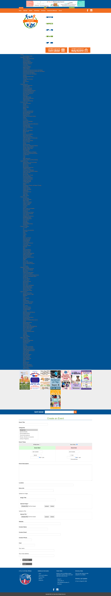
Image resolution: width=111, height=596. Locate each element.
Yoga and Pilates (26, 336)
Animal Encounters (27, 103)
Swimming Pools (26, 149)
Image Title (23, 497)
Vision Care (25, 194)
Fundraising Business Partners (29, 90)
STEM (24, 259)
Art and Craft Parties (27, 199)
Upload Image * (24, 503)
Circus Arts (25, 231)
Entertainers (25, 211)
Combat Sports (26, 298)
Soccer (24, 321)
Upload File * (23, 514)
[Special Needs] (29, 432)
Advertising (36, 10)
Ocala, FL (59, 579)
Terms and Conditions (43, 575)
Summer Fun (25, 363)
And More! (59, 584)
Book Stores (25, 271)
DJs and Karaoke (26, 209)
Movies (24, 132)
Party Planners (26, 220)
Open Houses (26, 353)
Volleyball (25, 334)
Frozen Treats (26, 280)
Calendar (25, 10)
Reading (24, 75)
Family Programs (26, 240)
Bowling (24, 108)
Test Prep (25, 77)
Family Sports (26, 300)
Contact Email (23, 532)
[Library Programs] (29, 438)
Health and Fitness (27, 307)
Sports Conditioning (27, 325)
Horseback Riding (26, 309)
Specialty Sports (26, 323)
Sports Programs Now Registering (30, 326)
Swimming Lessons (27, 330)
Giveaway (43, 10)
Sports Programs (23, 291)
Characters (25, 205)
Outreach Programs (27, 250)
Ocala (45, 7)
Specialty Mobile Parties (28, 223)
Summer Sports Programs (28, 327)
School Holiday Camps (27, 56)
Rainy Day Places (26, 139)
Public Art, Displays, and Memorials (30, 138)
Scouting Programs (27, 255)
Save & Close (26, 560)
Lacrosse (25, 310)
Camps (21, 54)
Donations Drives (26, 341)
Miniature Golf (26, 131)
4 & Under (25, 227)
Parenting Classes (26, 252)
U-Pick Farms (26, 367)
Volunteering (25, 266)
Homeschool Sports (27, 308)
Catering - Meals (26, 204)
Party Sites (25, 221)
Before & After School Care (28, 58)
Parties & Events (23, 196)
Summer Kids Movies (27, 364)
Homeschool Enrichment (28, 243)
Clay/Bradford (72, 7)
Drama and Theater (27, 237)
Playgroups (25, 95)
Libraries (25, 129)
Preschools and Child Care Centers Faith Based (33, 70)
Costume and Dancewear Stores (29, 276)
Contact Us (41, 580)
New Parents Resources (28, 93)
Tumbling (25, 332)
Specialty (25, 258)
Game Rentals (26, 214)
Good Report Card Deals (28, 346)
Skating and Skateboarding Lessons (30, 319)
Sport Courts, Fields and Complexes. (30, 145)
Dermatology (25, 173)
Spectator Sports (26, 144)
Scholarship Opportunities (28, 76)
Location (21, 483)
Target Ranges (26, 150)
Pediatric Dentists (26, 188)
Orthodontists (26, 186)
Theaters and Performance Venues (30, 153)
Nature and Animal (27, 249)
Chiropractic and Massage (28, 170)
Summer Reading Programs (28, 263)
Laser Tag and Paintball (28, 127)
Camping (25, 109)
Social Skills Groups (27, 97)
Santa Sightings (26, 357)
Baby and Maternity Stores (28, 268)
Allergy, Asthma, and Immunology (30, 162)
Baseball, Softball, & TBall (28, 294)
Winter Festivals (26, 368)
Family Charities (26, 86)
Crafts (24, 235)
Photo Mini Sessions (27, 354)
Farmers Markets (26, 278)
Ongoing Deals (26, 351)
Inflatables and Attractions (28, 216)
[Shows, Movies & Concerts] (29, 437)
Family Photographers (27, 89)
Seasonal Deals (26, 359)
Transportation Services (28, 79)
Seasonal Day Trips (27, 358)
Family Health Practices (28, 179)
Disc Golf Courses (26, 113)
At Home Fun (25, 106)
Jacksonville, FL (60, 580)
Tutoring (24, 80)
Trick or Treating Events (28, 366)
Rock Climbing (26, 316)
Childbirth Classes (26, 168)
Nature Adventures (27, 135)
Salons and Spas (26, 141)
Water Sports (25, 335)
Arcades (24, 104)
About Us (40, 578)
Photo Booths (26, 222)
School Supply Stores (27, 286)
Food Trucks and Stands (28, 213)
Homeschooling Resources (28, 91)
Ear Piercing (25, 277)
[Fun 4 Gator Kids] (30, 21)
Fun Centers (25, 120)
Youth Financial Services (28, 100)
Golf (24, 304)
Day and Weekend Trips (28, 112)
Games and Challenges (28, 121)
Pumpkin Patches (26, 355)
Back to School (26, 339)
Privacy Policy (41, 577)
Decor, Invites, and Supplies (28, 208)
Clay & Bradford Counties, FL (63, 582)
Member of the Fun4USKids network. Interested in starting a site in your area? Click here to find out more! (64, 575)
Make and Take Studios (28, 130)
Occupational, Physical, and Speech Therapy (32, 185)
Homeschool (25, 65)
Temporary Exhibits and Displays (29, 152)
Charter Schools (26, 59)
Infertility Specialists (27, 181)
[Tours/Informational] (29, 435)
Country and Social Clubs (28, 111)
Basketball (25, 295)
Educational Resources (27, 62)
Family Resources (24, 84)
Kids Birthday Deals (27, 217)
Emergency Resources (27, 85)
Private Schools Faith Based (28, 72)
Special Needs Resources (28, 98)
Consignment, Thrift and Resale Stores (31, 275)
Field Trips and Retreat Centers (29, 116)
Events (60, 10)
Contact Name (23, 527)
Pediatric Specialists (27, 189)
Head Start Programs (27, 63)
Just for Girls (25, 244)
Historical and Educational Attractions (30, 123)
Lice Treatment (26, 182)
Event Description (24, 463)
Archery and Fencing (27, 293)
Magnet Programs (26, 67)
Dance (24, 236)
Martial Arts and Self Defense (29, 312)
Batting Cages (26, 107)
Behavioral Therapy (27, 163)
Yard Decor (25, 225)
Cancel (24, 564)
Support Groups (26, 99)
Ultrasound (25, 193)
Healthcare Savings (27, 180)
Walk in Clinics (26, 195)
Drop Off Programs (27, 61)
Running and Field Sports (28, 317)
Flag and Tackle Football (28, 302)
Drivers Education (26, 239)
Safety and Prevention (27, 254)
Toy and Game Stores (27, 290)
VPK (24, 83)
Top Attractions (26, 154)
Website (21, 521)
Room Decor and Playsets (28, 285)
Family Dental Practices (28, 177)
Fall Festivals (25, 342)
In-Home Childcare (27, 66)
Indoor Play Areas (26, 126)
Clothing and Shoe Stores (28, 272)
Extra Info (21, 488)
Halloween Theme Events (28, 348)
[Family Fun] (29, 430)
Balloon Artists (26, 200)
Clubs (24, 232)
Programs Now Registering (28, 253)
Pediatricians (25, 190)
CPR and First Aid (26, 172)
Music (24, 248)
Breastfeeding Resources (28, 167)
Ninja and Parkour (26, 313)
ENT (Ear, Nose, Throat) (28, 175)
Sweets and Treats (27, 289)
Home (20, 10)
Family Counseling (27, 176)
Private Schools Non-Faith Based (29, 74)
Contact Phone (23, 537)
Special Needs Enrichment (28, 257)
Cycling (24, 299)
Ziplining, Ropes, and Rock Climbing (30, 159)
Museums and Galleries (28, 134)
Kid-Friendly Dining (27, 281)
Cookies (24, 207)
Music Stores (25, 284)
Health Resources (24, 161)
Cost (20, 543)
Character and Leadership (28, 230)
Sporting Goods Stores (27, 287)
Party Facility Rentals (27, 218)
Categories (22, 427)
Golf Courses (25, 122)
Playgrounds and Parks (28, 136)
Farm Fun (25, 345)
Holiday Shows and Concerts (29, 349)
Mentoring (25, 246)
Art (23, 229)
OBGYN (24, 184)
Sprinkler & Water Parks (28, 148)
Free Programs (26, 241)
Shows (24, 360)
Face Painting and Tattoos (28, 212)
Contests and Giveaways (28, 340)
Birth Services (26, 166)
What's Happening (24, 337)
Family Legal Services (27, 88)
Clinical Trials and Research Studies (30, 171)
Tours (24, 156)
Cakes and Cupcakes (27, 202)
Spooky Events (26, 362)
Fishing (24, 117)
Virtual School (26, 81)
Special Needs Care (27, 191)
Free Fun (25, 118)
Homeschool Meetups (52, 10)
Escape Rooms (26, 115)
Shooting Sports (26, 318)
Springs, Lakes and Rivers (28, 147)
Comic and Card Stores (28, 273)
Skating (24, 143)
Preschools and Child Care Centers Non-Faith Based (34, 71)
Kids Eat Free (26, 282)
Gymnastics (25, 305)
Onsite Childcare (26, 68)
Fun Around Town (24, 102)
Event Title (22, 422)
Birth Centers (25, 164)
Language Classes (27, 245)
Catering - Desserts (27, 203)
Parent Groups (26, 94)
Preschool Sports (26, 314)
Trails (24, 157)
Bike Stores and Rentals (28, 269)
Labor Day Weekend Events (28, 350)
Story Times (25, 261)
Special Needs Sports (27, 322)
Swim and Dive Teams (27, 328)
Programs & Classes (24, 226)
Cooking (24, 234)
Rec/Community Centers (28, 140)
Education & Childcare (24, 57)
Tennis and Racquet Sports (28, 331)
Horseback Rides (26, 125)
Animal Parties (26, 198)
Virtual (24, 264)
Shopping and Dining (24, 267)
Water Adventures (26, 158)
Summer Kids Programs (28, 262)
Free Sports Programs (27, 303)
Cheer (24, 296)
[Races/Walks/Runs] (29, 433)
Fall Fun (24, 344)
